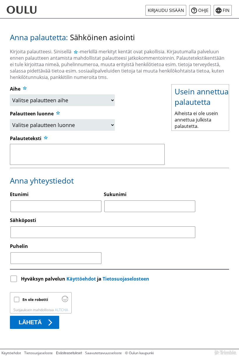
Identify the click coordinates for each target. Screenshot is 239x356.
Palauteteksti (26, 138)
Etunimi (19, 194)
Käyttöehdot (81, 279)
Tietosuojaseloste (38, 353)
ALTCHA (61, 309)
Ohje (203, 10)
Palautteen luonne (32, 113)
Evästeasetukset (69, 353)
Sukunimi (115, 194)
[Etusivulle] (31, 9)
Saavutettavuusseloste (103, 353)
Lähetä (30, 322)
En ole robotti (35, 299)
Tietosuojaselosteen (126, 279)
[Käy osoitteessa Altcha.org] (65, 300)
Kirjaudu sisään (166, 10)
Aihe (15, 89)
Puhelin (19, 246)
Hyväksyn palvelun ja (85, 279)
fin (226, 10)
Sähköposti (23, 220)
